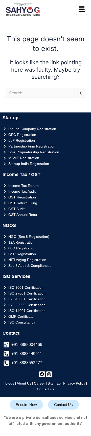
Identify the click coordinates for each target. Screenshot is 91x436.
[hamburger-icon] (81, 9)
